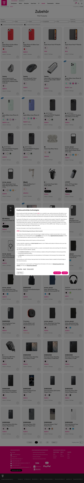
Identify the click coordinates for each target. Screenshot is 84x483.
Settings (21, 272)
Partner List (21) (30, 269)
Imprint (24, 269)
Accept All (65, 272)
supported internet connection (57, 235)
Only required (57, 272)
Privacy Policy (19, 269)
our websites (38, 235)
